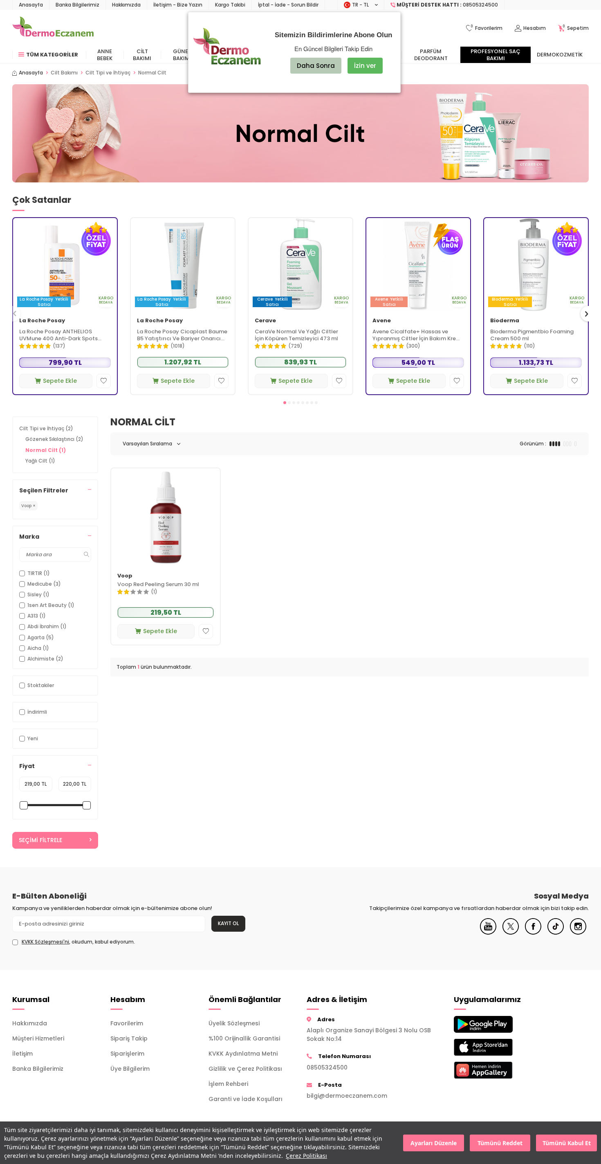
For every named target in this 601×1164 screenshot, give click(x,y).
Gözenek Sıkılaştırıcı (54, 439)
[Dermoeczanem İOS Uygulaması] (497, 1047)
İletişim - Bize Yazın (177, 4)
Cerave (265, 320)
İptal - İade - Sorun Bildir (288, 4)
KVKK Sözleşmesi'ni (45, 941)
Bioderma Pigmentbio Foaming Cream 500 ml (532, 335)
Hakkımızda (126, 4)
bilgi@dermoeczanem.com (347, 1096)
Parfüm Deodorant (431, 54)
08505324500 (327, 1067)
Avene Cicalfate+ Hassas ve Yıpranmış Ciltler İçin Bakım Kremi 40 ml (417, 335)
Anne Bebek (104, 54)
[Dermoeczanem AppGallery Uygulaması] (497, 1070)
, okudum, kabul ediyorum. (78, 942)
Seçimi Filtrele (40, 840)
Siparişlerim (127, 1053)
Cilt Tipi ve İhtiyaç (107, 73)
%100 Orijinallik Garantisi (244, 1038)
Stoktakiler (40, 685)
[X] (510, 932)
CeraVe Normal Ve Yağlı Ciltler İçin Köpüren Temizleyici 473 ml (296, 335)
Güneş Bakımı (182, 54)
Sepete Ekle (60, 381)
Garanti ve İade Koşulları (246, 1099)
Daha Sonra (316, 65)
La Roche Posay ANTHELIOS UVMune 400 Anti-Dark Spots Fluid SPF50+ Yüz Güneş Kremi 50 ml (63, 335)
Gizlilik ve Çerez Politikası (245, 1069)
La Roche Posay (42, 320)
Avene (381, 320)
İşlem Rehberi (228, 1084)
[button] (284, 402)
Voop (124, 576)
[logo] (53, 28)
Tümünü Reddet (500, 1143)
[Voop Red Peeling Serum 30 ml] (165, 517)
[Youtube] (488, 932)
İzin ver (365, 65)
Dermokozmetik (560, 54)
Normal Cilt (45, 450)
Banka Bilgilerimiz (77, 4)
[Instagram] (578, 932)
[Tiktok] (555, 932)
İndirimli (37, 711)
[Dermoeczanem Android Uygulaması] (497, 1024)
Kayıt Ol (228, 923)
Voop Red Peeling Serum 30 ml (158, 584)
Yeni (32, 738)
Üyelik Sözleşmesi (234, 1023)
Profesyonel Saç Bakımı (495, 54)
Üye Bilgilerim (130, 1069)
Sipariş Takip (129, 1038)
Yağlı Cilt (40, 460)
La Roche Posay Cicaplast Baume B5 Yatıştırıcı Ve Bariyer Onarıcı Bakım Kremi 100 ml (182, 335)
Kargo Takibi (230, 4)
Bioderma (504, 320)
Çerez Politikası (306, 1156)
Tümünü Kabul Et (567, 1143)
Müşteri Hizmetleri (38, 1038)
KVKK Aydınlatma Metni (243, 1053)
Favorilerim (126, 1023)
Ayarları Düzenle (433, 1143)
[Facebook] (533, 932)
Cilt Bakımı (142, 54)
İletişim (22, 1053)
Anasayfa (31, 4)
